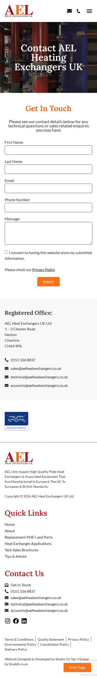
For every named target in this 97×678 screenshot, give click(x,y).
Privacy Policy (43, 269)
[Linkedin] (24, 621)
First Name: (14, 142)
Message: (12, 219)
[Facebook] (16, 621)
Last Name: (14, 162)
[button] (88, 11)
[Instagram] (8, 621)
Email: (10, 181)
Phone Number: (17, 200)
